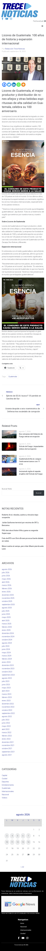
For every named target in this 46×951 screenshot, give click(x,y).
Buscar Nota (7, 489)
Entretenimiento (8, 785)
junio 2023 (6, 685)
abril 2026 (5, 582)
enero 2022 (6, 739)
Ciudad (4, 779)
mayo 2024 (6, 653)
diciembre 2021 (8, 742)
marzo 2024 (6, 656)
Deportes (5, 782)
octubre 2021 (7, 748)
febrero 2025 (7, 627)
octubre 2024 (7, 640)
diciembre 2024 (8, 633)
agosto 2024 (7, 643)
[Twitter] (9, 84)
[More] (23, 84)
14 (28, 842)
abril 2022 (5, 729)
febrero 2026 (7, 588)
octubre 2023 (7, 672)
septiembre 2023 (8, 675)
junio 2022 (6, 723)
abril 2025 (5, 621)
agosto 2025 (7, 608)
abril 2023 (5, 691)
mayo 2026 (6, 579)
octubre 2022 (7, 710)
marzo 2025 (6, 624)
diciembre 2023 (8, 665)
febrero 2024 (7, 659)
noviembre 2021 (8, 745)
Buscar (39, 493)
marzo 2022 (6, 732)
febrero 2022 (7, 736)
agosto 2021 (7, 755)
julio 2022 (5, 720)
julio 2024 (5, 646)
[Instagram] (11, 19)
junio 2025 (6, 614)
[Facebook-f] (2, 19)
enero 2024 (6, 662)
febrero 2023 (7, 697)
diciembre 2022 (8, 704)
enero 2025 (6, 630)
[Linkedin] (14, 84)
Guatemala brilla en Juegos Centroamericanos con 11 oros (30, 461)
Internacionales (8, 791)
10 (7, 842)
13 (23, 842)
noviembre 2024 (8, 637)
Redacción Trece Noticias (15, 49)
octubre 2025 (7, 601)
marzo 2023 (6, 694)
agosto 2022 (7, 716)
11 (12, 842)
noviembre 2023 (8, 669)
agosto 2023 (7, 678)
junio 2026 (6, 576)
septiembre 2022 (8, 713)
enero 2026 (6, 592)
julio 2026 (5, 572)
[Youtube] (7, 19)
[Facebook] (4, 84)
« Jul (22, 867)
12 (18, 842)
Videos (4, 798)
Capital (4, 775)
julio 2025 (5, 611)
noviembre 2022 (8, 707)
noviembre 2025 (8, 598)
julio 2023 (5, 681)
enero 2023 (6, 701)
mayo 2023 (6, 688)
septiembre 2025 (8, 605)
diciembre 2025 (8, 595)
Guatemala (12, 377)
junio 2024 (6, 649)
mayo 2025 (6, 617)
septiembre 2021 (8, 752)
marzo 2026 (6, 585)
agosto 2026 (7, 569)
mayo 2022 (6, 726)
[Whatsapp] (18, 84)
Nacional (5, 795)
